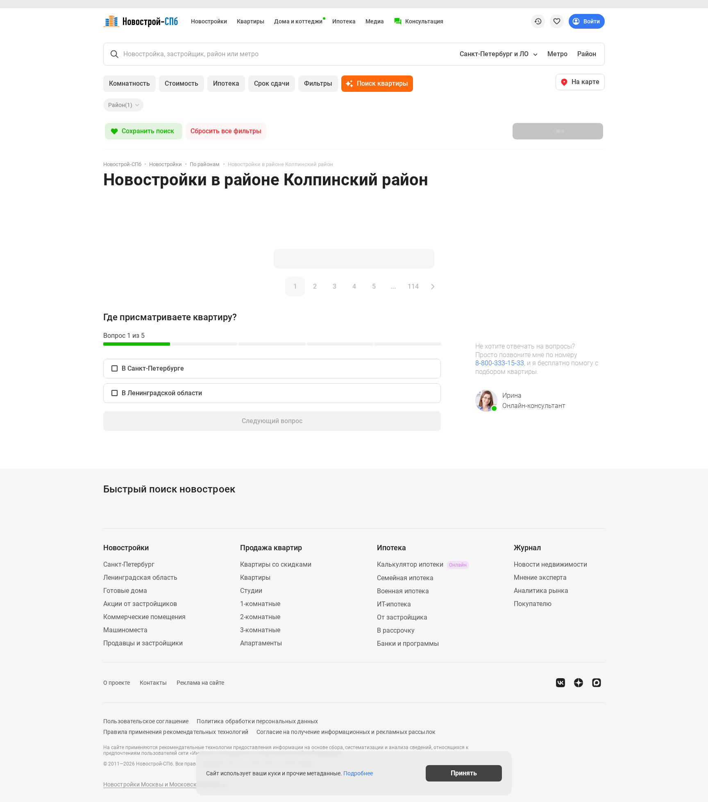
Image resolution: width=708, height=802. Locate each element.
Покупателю (532, 604)
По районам (205, 164)
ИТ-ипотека (394, 604)
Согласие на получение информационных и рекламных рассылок (346, 732)
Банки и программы (408, 643)
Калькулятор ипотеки (422, 564)
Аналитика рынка (541, 591)
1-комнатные (260, 604)
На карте (585, 82)
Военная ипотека (403, 591)
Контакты (153, 682)
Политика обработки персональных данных (257, 721)
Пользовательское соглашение (145, 721)
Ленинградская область (140, 577)
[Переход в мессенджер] (596, 682)
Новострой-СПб (122, 164)
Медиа (374, 21)
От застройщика (402, 617)
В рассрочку (396, 630)
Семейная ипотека (405, 578)
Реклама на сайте (200, 682)
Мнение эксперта (540, 577)
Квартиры (250, 21)
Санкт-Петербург (128, 564)
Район (586, 54)
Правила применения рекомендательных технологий (175, 732)
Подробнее (358, 773)
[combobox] (497, 54)
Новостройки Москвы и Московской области (165, 784)
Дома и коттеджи (298, 21)
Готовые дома (125, 591)
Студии (251, 591)
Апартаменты (261, 643)
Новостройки (209, 21)
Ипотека (344, 21)
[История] (538, 21)
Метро (557, 54)
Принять (464, 773)
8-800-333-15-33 (499, 363)
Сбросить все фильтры (226, 131)
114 (413, 286)
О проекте (116, 682)
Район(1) (120, 105)
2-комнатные (260, 617)
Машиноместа (125, 630)
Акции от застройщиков (140, 604)
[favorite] (556, 21)
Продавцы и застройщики (143, 643)
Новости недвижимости (550, 564)
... (393, 286)
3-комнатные (260, 630)
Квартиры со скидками (275, 564)
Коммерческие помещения (144, 617)
